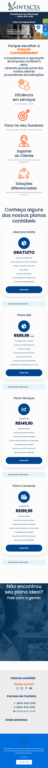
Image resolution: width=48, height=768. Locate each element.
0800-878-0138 (25, 16)
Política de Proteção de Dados (29, 752)
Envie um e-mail (25, 711)
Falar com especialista (24, 22)
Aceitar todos (24, 762)
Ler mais (24, 757)
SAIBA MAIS (24, 290)
